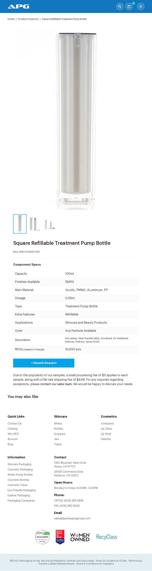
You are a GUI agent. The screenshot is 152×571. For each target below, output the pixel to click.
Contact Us (15, 423)
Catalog (12, 429)
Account (13, 439)
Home (11, 19)
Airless (58, 423)
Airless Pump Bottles (20, 475)
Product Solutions (28, 19)
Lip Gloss (106, 429)
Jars (56, 439)
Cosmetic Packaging (20, 469)
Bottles (58, 429)
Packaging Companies (21, 500)
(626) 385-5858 (74, 500)
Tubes (58, 444)
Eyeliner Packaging (19, 495)
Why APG (13, 434)
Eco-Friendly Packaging (22, 490)
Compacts (107, 423)
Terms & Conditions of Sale (111, 561)
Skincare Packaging (19, 464)
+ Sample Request (44, 363)
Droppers (59, 434)
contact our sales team (56, 384)
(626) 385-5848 (70, 506)
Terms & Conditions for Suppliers (95, 563)
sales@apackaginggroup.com (72, 518)
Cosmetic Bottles (18, 480)
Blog (10, 444)
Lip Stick (106, 434)
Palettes (106, 439)
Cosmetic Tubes (18, 485)
